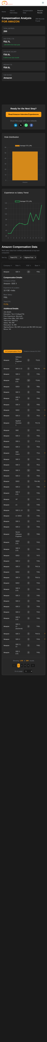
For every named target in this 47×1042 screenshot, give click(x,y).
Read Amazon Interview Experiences (23, 114)
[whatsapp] (26, 125)
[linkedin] (15, 125)
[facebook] (31, 125)
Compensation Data (28, 12)
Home (4, 12)
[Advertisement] (19, 91)
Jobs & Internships (13, 12)
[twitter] (21, 125)
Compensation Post (14, 351)
